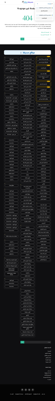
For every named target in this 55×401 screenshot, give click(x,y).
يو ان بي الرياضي (43, 247)
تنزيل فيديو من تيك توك (11, 259)
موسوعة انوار (43, 196)
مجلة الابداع (43, 156)
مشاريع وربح (43, 238)
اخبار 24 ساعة (43, 253)
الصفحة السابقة (45, 32)
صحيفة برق (43, 92)
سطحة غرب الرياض (27, 306)
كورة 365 (12, 59)
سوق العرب (27, 194)
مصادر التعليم (43, 241)
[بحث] (5, 2)
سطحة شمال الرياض (27, 303)
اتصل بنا (49, 379)
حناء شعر (27, 168)
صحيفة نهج (43, 135)
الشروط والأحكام (48, 375)
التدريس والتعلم (48, 355)
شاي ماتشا (27, 177)
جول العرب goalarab (11, 65)
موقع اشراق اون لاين (43, 99)
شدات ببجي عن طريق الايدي (27, 111)
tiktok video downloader (12, 269)
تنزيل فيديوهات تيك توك (11, 265)
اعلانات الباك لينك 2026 (43, 232)
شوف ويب (43, 119)
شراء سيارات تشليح (27, 321)
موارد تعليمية (48, 359)
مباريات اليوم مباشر (27, 233)
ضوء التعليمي (43, 89)
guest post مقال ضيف (27, 191)
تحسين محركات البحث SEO (43, 77)
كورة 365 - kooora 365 (11, 131)
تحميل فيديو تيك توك (11, 262)
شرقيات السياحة (43, 193)
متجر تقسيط (27, 92)
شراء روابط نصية (43, 210)
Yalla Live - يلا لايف (11, 122)
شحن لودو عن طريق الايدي (27, 144)
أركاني (43, 184)
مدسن (43, 150)
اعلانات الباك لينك (43, 220)
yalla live (11, 89)
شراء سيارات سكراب (27, 318)
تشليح (27, 315)
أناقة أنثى (43, 144)
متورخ (43, 147)
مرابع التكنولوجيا (43, 113)
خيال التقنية (43, 116)
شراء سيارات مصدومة (27, 331)
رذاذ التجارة (43, 174)
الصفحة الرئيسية (45, 34)
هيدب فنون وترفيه (43, 256)
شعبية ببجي (27, 147)
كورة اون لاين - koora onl (11, 125)
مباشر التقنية (43, 187)
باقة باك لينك (43, 73)
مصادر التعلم (48, 357)
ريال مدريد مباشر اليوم (11, 77)
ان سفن (43, 110)
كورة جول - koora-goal (11, 100)
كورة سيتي (11, 62)
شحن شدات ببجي (27, 133)
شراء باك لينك (43, 204)
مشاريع (27, 215)
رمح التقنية (43, 171)
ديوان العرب (27, 212)
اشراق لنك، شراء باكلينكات (43, 217)
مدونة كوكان (43, 132)
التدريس (43, 223)
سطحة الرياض (27, 290)
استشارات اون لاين (43, 162)
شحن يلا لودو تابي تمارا (27, 118)
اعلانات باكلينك (27, 221)
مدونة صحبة (43, 190)
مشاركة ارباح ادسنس (43, 62)
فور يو (27, 130)
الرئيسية (49, 351)
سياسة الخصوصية (47, 377)
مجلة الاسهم (43, 122)
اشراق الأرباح (43, 199)
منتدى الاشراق (43, 229)
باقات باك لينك (43, 214)
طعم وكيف (43, 177)
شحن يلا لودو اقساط (27, 80)
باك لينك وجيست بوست (43, 235)
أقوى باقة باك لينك (27, 203)
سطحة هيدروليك (27, 299)
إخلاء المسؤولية (48, 373)
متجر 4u (27, 108)
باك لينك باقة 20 (27, 197)
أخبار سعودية (48, 362)
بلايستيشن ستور (27, 153)
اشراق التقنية (43, 107)
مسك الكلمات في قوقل (43, 104)
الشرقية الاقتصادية (43, 126)
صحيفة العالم (43, 259)
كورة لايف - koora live (11, 215)
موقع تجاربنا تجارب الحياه (27, 209)
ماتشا (27, 174)
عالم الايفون (43, 129)
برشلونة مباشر (27, 236)
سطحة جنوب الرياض (27, 309)
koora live (11, 110)
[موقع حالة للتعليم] (27, 2)
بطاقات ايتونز (27, 150)
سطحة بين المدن (27, 296)
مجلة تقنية (43, 244)
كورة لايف (11, 146)
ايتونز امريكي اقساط (27, 124)
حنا (27, 171)
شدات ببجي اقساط (27, 59)
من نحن (49, 370)
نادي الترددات (43, 159)
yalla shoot (27, 230)
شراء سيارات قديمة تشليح (27, 334)
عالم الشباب (43, 68)
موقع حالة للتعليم (43, 250)
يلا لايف (11, 71)
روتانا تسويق (43, 153)
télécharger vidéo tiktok (11, 274)
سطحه (27, 293)
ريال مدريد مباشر (27, 239)
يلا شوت (27, 227)
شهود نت (43, 180)
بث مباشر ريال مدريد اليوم (11, 68)
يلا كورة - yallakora (11, 128)
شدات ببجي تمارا (27, 62)
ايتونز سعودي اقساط (27, 77)
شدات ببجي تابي (27, 68)
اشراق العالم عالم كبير (43, 226)
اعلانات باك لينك (27, 218)
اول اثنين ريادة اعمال (43, 59)
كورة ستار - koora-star (11, 97)
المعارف (43, 165)
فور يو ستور (27, 104)
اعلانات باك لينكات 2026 (11, 236)
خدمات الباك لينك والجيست (27, 187)
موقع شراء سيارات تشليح (27, 324)
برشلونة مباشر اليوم (11, 80)
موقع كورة (11, 185)
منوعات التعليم (48, 353)
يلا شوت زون (11, 248)
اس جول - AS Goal (11, 134)
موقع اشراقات (43, 95)
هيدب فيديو (43, 168)
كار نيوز (43, 138)
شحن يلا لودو (27, 141)
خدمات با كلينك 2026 (27, 206)
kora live (11, 143)
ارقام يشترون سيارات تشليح (27, 328)
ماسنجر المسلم (43, 84)
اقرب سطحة (27, 312)
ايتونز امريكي (27, 74)
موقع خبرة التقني (43, 141)
